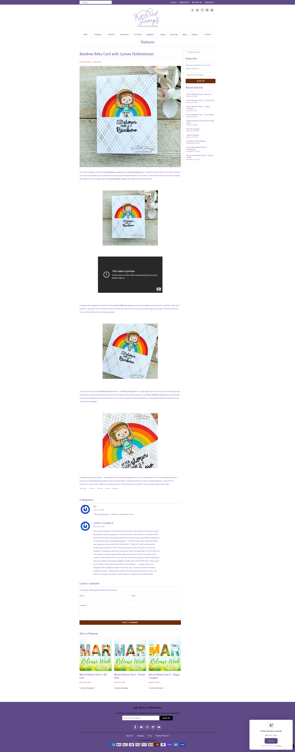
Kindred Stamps (134, 172)
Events (195, 34)
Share (93, 488)
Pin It (101, 488)
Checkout (209, 2)
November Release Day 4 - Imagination (196, 148)
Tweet (84, 488)
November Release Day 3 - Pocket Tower (200, 156)
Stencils (111, 34)
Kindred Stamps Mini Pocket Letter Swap (200, 122)
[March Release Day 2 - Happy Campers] (165, 670)
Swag (163, 34)
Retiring (174, 34)
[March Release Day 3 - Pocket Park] (130, 670)
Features (147, 42)
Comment (83, 605)
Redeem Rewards (162, 736)
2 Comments (97, 62)
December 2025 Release (196, 141)
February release (192, 129)
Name (82, 596)
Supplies (150, 34)
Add (108, 488)
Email (116, 488)
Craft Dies (124, 34)
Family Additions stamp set (113, 172)
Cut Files (138, 34)
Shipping (140, 736)
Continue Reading (87, 688)
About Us (129, 736)
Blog (185, 34)
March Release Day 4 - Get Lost (93, 676)
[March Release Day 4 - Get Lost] (96, 670)
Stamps (98, 34)
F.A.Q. (149, 736)
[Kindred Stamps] (147, 18)
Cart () (198, 2)
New (86, 34)
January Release (192, 135)
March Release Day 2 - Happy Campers (164, 676)
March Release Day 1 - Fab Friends (200, 114)
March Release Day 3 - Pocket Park (129, 676)
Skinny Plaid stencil (129, 391)
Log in (173, 2)
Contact (208, 34)
